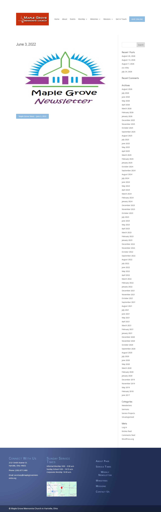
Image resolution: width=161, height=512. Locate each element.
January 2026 (127, 116)
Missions (107, 19)
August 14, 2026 (128, 60)
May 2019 (126, 387)
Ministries (94, 19)
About (64, 19)
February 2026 (127, 112)
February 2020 (127, 372)
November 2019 (128, 383)
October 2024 (127, 166)
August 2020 (127, 352)
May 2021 (126, 317)
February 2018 (127, 391)
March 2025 (126, 155)
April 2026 (126, 105)
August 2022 (127, 259)
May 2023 (126, 224)
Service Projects (128, 413)
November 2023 (128, 209)
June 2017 (126, 395)
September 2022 (128, 256)
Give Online (137, 19)
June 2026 (126, 97)
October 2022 (127, 252)
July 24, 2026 (127, 71)
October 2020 (127, 345)
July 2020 (125, 356)
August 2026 (127, 89)
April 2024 (126, 190)
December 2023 (128, 205)
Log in (124, 427)
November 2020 (128, 341)
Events (72, 19)
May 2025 (126, 147)
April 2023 (126, 228)
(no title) (125, 68)
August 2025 (127, 135)
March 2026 (126, 108)
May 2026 (126, 101)
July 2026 (125, 93)
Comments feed (128, 435)
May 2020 (126, 364)
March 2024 (126, 194)
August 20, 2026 (128, 56)
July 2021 (125, 310)
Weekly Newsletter (105, 473)
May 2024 (126, 186)
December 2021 (128, 290)
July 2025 (125, 139)
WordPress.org (128, 439)
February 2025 (127, 159)
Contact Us (103, 491)
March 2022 (126, 279)
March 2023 (126, 232)
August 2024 (127, 174)
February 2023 (127, 236)
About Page (102, 461)
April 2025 (126, 151)
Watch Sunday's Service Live (81, 1)
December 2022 (128, 244)
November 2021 (128, 294)
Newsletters (127, 405)
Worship (81, 19)
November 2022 (128, 248)
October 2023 (127, 213)
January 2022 (127, 286)
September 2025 (128, 132)
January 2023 (127, 240)
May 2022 (126, 271)
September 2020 (128, 348)
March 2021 (126, 325)
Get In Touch (121, 19)
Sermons (125, 409)
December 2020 (128, 337)
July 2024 (125, 178)
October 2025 (127, 128)
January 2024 (127, 201)
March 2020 (126, 368)
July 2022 (125, 263)
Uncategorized (128, 417)
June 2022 (126, 267)
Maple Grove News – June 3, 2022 (32, 116)
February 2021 (127, 329)
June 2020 (126, 360)
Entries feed (127, 431)
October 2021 (127, 298)
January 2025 (127, 162)
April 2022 (126, 275)
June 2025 (126, 143)
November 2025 (128, 124)
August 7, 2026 (128, 64)
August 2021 (127, 306)
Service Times (103, 466)
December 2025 (128, 120)
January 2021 (127, 333)
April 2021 (126, 321)
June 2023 (126, 221)
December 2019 (128, 379)
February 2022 (127, 283)
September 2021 (128, 302)
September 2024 (128, 170)
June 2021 (126, 314)
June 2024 (126, 182)
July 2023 (125, 217)
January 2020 (127, 376)
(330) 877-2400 (21, 470)
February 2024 (127, 197)
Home (56, 19)
